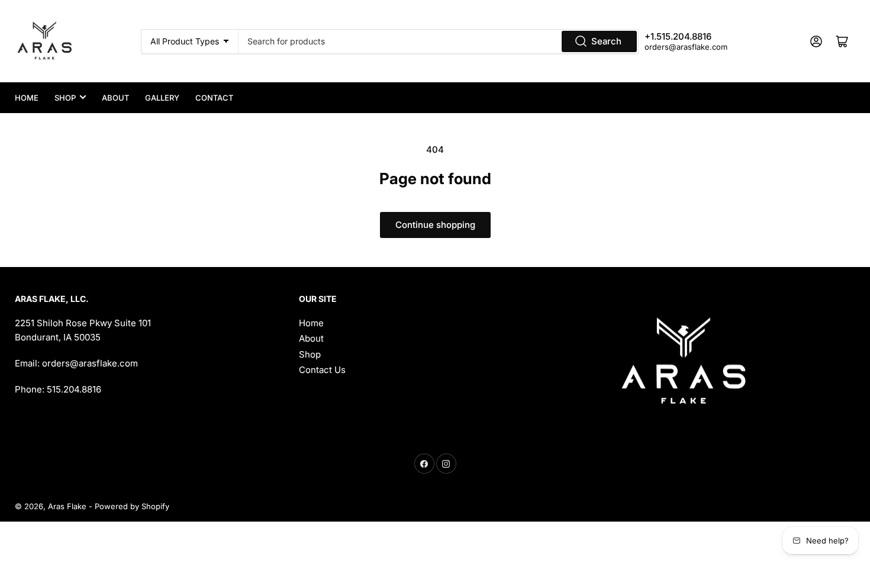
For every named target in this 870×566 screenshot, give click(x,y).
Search (606, 41)
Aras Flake (67, 506)
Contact (214, 97)
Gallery (162, 97)
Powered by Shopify (132, 506)
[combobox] (438, 41)
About (115, 97)
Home (26, 97)
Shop (65, 97)
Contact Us (322, 369)
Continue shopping (435, 224)
